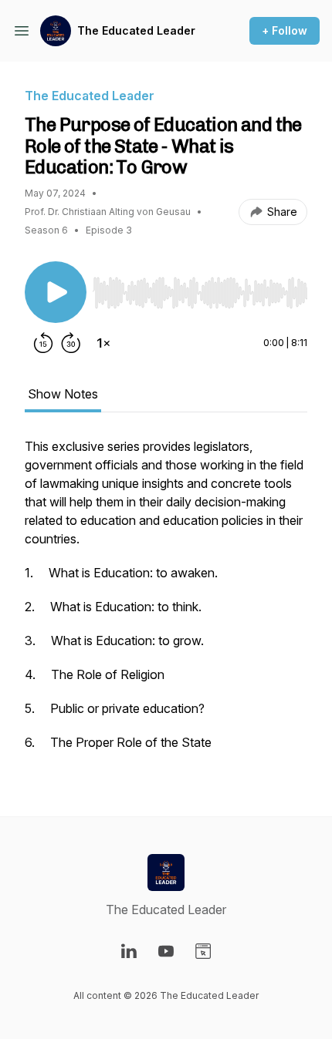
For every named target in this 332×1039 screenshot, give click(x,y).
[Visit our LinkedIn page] (129, 951)
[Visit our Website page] (203, 951)
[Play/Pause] (55, 292)
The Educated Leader (136, 30)
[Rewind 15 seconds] (43, 343)
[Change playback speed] (103, 343)
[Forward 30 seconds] (71, 343)
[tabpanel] (166, 602)
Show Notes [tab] (63, 394)
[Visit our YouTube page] (166, 951)
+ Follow (284, 30)
